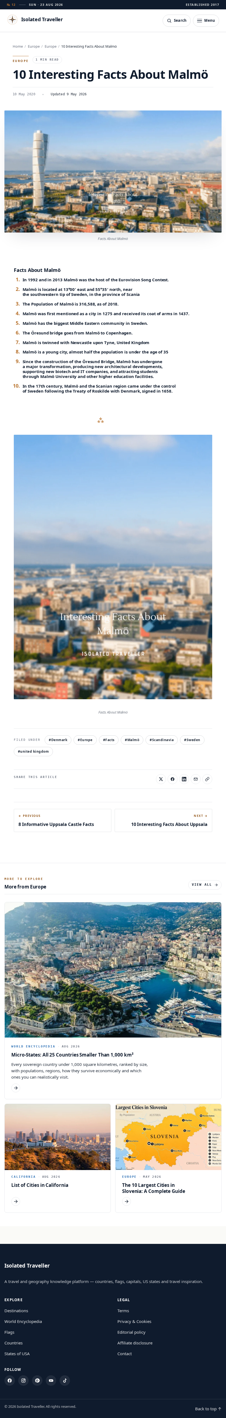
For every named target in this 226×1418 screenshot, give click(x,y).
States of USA (17, 1353)
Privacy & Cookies (134, 1321)
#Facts (109, 740)
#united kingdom (33, 751)
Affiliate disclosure (134, 1343)
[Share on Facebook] (172, 779)
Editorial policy (131, 1332)
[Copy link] (207, 779)
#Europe (85, 740)
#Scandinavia (162, 740)
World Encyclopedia (23, 1321)
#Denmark (58, 740)
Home (18, 46)
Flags (9, 1332)
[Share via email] (196, 779)
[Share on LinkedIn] (184, 779)
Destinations (16, 1310)
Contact (124, 1353)
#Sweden (192, 740)
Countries (13, 1343)
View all (202, 885)
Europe (34, 46)
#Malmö (132, 740)
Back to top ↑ (208, 1408)
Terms (123, 1310)
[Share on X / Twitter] (161, 779)
